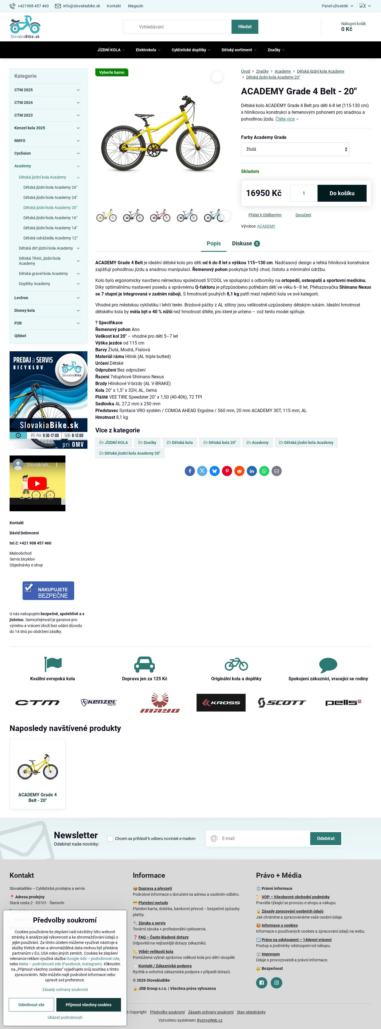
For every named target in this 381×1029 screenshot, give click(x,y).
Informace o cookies (280, 925)
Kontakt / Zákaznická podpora (165, 966)
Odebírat (325, 838)
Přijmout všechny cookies (88, 1005)
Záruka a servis (152, 923)
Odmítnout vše (31, 1005)
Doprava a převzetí (155, 888)
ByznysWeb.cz (210, 1020)
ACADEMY (266, 226)
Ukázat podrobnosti (65, 1017)
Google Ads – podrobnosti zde (93, 958)
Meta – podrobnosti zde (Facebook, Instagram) (60, 964)
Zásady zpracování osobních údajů (292, 911)
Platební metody (153, 903)
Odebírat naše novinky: (76, 844)
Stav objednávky (251, 1012)
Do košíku (342, 193)
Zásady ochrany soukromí (211, 1012)
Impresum (271, 954)
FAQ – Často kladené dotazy (163, 937)
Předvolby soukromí (167, 1012)
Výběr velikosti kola (155, 951)
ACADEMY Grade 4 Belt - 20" (37, 797)
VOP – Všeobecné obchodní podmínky (296, 897)
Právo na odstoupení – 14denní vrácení (297, 939)
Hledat (245, 26)
